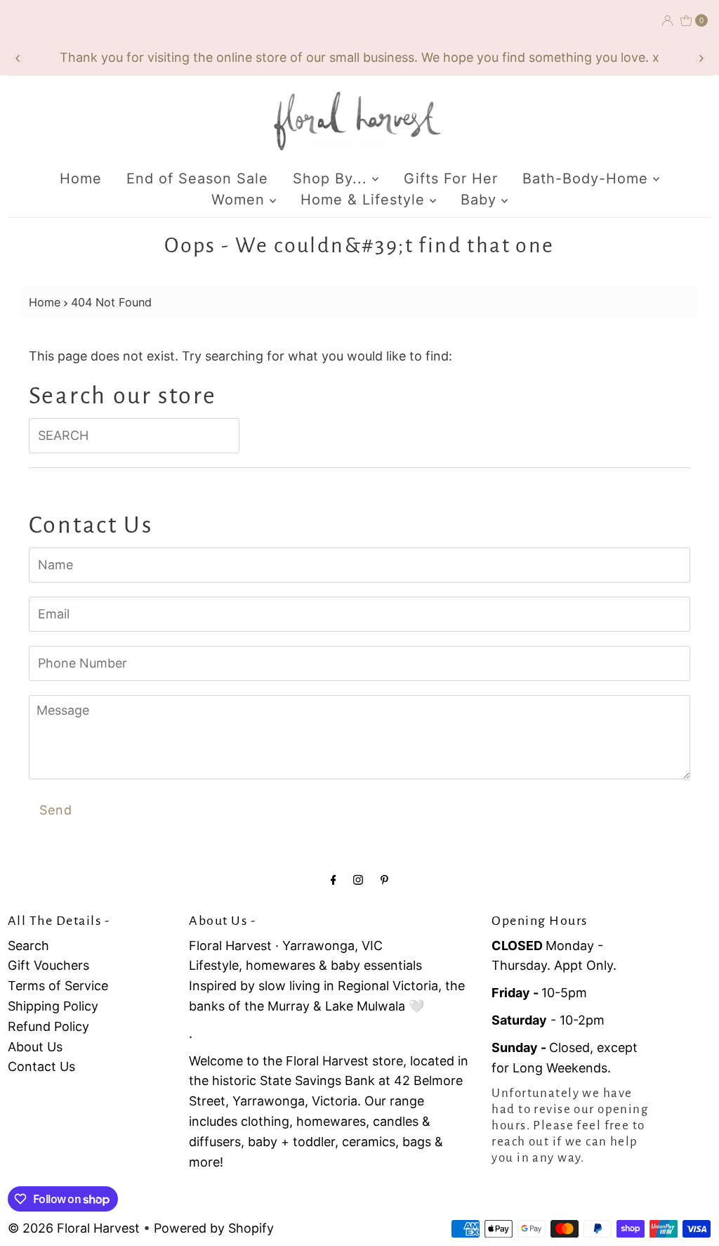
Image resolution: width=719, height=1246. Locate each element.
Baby (481, 199)
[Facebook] (333, 879)
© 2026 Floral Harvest (74, 1228)
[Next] (700, 58)
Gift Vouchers (48, 965)
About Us (35, 1046)
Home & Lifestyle (365, 199)
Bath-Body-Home (587, 178)
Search (28, 945)
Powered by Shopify (214, 1228)
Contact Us (41, 1066)
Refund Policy (48, 1026)
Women (240, 199)
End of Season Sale (197, 178)
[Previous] (18, 58)
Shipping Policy (53, 1006)
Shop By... (332, 178)
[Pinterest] (384, 879)
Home (81, 178)
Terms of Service (58, 985)
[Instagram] (358, 879)
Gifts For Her (451, 178)
